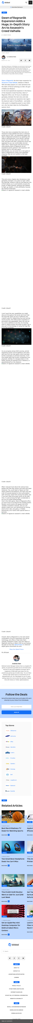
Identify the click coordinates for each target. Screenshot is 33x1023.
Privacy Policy (16, 985)
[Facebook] (14, 958)
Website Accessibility (16, 998)
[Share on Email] (29, 60)
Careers (16, 977)
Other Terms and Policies (16, 988)
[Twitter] (10, 958)
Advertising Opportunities (16, 974)
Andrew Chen (12, 56)
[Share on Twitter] (21, 60)
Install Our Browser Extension (16, 1006)
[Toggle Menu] (30, 2)
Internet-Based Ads (16, 992)
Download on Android (16, 1010)
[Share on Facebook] (25, 60)
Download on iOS (16, 1013)
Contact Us (16, 971)
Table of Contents (7, 1021)
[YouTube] (23, 958)
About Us (16, 967)
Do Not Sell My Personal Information (16, 995)
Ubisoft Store (18, 644)
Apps (16, 1003)
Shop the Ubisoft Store (17, 649)
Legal (16, 982)
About (16, 964)
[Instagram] (19, 958)
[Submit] (3, 951)
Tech (4, 12)
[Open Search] (26, 2)
